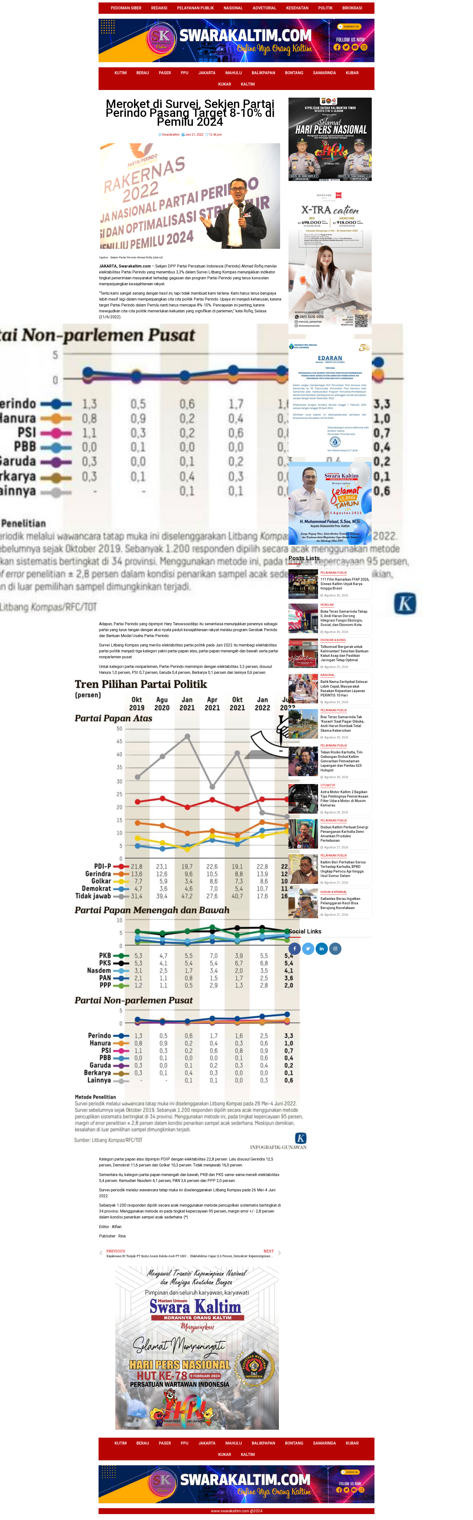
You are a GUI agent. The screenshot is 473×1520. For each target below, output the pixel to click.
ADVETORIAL (264, 8)
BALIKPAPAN (263, 73)
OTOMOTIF (328, 785)
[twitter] (308, 949)
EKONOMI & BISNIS (333, 640)
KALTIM (248, 84)
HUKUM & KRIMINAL (334, 892)
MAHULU (233, 73)
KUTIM (121, 73)
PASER (165, 73)
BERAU (142, 73)
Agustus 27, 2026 (336, 847)
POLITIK (325, 8)
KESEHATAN (297, 8)
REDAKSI (159, 8)
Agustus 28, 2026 (336, 737)
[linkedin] (322, 949)
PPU (184, 73)
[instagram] (335, 949)
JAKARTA (207, 73)
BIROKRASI (352, 8)
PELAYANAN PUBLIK (195, 8)
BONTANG (294, 73)
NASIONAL (233, 8)
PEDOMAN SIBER (126, 8)
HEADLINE (327, 605)
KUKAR (224, 84)
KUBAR (352, 73)
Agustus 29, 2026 (336, 667)
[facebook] (294, 949)
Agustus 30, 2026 (336, 595)
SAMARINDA (324, 73)
